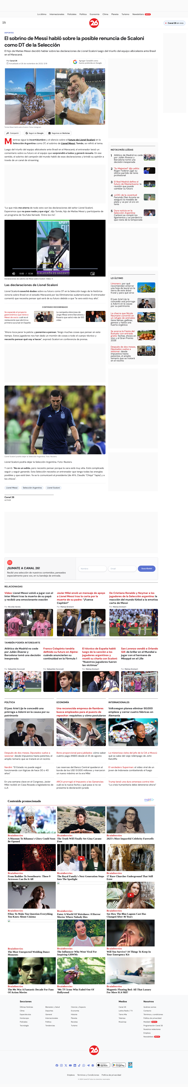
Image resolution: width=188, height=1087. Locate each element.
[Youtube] (70, 1065)
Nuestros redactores (152, 1029)
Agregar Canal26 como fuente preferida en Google (90, 62)
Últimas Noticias (26, 1007)
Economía (63, 702)
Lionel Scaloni (53, 487)
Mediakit (150, 1022)
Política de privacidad (152, 1018)
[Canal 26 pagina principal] (94, 27)
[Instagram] (61, 1065)
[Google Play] (119, 1065)
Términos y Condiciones (88, 1075)
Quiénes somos (149, 1007)
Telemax (122, 1018)
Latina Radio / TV (126, 1011)
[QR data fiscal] (130, 1067)
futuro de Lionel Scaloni (81, 139)
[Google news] (92, 1065)
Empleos (147, 1033)
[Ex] (66, 1065)
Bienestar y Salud (52, 1007)
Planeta (74, 1018)
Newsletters (151, 1036)
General (48, 1014)
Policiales (23, 1022)
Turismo (74, 1025)
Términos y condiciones (153, 1014)
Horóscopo (24, 1018)
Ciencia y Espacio (78, 1007)
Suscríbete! (146, 568)
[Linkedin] (75, 1065)
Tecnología (24, 1025)
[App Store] (103, 1065)
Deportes (9, 33)
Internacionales (118, 702)
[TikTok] (79, 1065)
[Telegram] (88, 1065)
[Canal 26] (94, 1050)
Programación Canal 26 (153, 1025)
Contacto (147, 1011)
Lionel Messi (68, 143)
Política (9, 702)
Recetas (74, 1022)
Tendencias (50, 1025)
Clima (22, 1011)
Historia (74, 1014)
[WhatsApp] (83, 1065)
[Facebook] (57, 1065)
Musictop (122, 1022)
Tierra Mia (123, 1014)
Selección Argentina (32, 487)
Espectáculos (25, 1014)
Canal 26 (13, 61)
